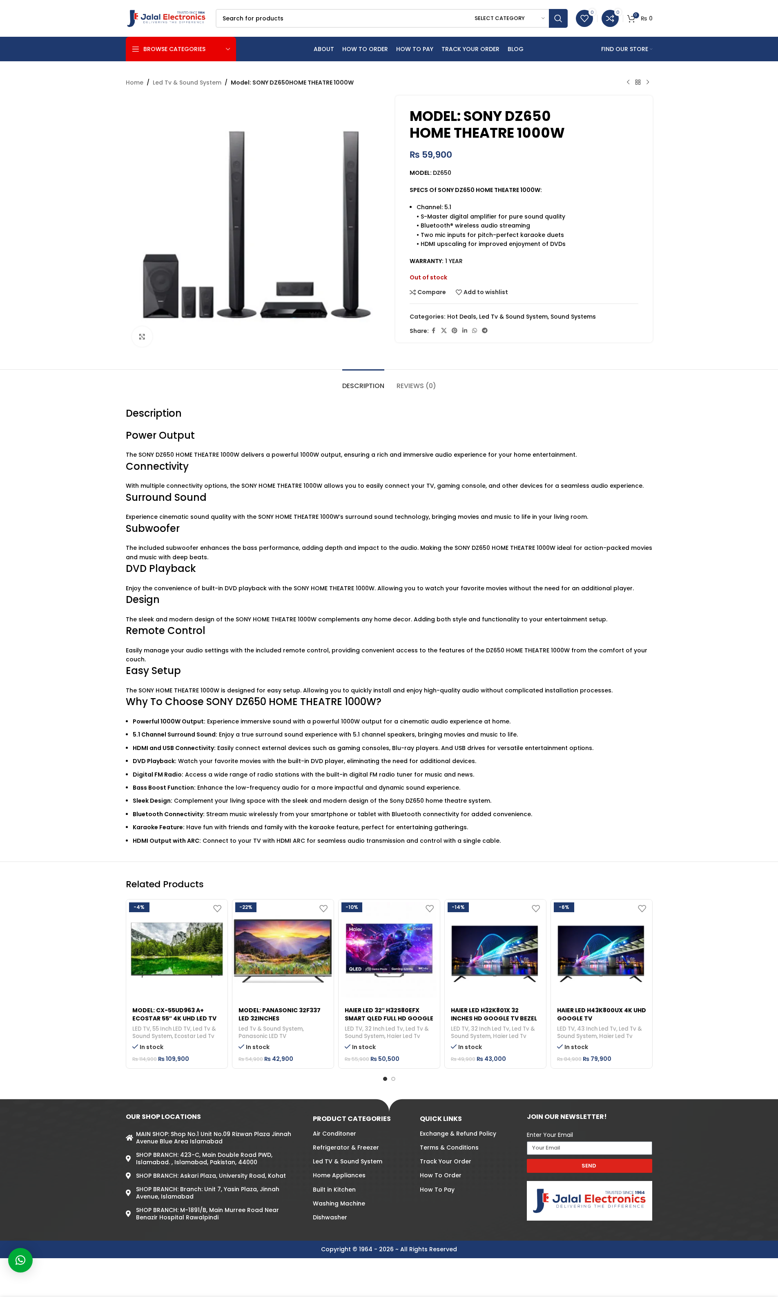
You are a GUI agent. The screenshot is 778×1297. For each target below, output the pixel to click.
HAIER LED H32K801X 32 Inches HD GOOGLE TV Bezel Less (494, 1018)
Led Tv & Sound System (187, 82)
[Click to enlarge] (142, 336)
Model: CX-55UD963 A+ (168, 1010)
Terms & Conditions (449, 1147)
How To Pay (437, 1189)
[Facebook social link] (434, 330)
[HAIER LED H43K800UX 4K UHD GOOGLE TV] (601, 950)
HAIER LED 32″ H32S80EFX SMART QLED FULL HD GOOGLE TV (389, 1018)
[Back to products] (638, 82)
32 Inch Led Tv (384, 1029)
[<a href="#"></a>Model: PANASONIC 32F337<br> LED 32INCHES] (283, 950)
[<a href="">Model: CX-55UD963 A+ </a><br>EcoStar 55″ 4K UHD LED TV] (176, 950)
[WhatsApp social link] (474, 330)
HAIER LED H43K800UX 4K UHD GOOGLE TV (601, 1014)
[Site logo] (166, 18)
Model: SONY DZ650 (480, 116)
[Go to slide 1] (385, 1079)
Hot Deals (461, 317)
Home (134, 82)
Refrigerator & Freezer (346, 1147)
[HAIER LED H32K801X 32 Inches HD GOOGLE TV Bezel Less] (495, 950)
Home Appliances (339, 1175)
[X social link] (444, 330)
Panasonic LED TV (262, 1036)
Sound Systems (573, 317)
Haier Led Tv (403, 1036)
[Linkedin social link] (465, 330)
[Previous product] (628, 82)
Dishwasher (330, 1217)
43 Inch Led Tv (596, 1029)
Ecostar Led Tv (194, 1036)
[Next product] (648, 82)
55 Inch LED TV (171, 1029)
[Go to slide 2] (393, 1079)
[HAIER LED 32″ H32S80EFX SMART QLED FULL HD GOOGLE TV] (389, 950)
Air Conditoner (334, 1134)
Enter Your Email (550, 1135)
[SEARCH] (558, 18)
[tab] (363, 381)
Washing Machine (339, 1203)
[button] (20, 1260)
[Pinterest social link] (454, 330)
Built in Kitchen (334, 1189)
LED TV (141, 1029)
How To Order (440, 1175)
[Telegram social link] (484, 330)
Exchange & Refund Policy (458, 1134)
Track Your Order (445, 1161)
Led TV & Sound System (347, 1161)
